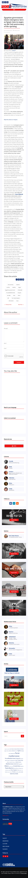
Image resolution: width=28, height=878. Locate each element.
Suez (17, 300)
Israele (19, 760)
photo (22, 768)
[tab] (14, 446)
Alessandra (12, 648)
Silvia (10, 483)
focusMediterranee (10, 292)
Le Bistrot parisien (13, 627)
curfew (8, 287)
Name (5, 343)
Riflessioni (11, 484)
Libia (10, 762)
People (10, 468)
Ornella (11, 461)
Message (6, 328)
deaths (14, 287)
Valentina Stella (14, 774)
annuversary (10, 284)
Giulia (10, 488)
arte (10, 749)
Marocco (14, 762)
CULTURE (5, 844)
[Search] (22, 736)
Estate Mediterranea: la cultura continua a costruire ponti (12, 387)
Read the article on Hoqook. (11, 119)
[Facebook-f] (3, 856)
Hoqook (13, 50)
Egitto (19, 751)
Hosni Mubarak (19, 194)
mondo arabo (11, 766)
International (12, 479)
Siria (18, 770)
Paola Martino (9, 768)
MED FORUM (6, 846)
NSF (8, 298)
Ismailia (8, 295)
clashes (18, 284)
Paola (10, 466)
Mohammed (12, 636)
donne (16, 750)
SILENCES (5, 849)
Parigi (20, 768)
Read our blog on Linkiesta (12, 673)
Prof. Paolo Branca (14, 535)
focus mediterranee (14, 754)
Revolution (11, 300)
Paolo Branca (16, 768)
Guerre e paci (12, 655)
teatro (20, 770)
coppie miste (6, 750)
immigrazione (12, 760)
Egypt (19, 287)
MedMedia (11, 490)
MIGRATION (16, 764)
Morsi (19, 295)
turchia (17, 772)
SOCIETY (5, 838)
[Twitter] (5, 856)
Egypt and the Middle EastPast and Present (15, 474)
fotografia (18, 758)
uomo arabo (20, 772)
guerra (9, 760)
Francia (22, 758)
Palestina (21, 766)
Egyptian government (10, 290)
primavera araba (7, 770)
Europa (22, 750)
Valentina (11, 478)
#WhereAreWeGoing (14, 462)
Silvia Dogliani (14, 770)
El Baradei (20, 290)
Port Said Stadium (16, 298)
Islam (16, 760)
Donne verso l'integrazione (15, 649)
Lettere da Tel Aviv (13, 633)
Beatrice (11, 631)
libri (12, 762)
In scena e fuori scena (14, 644)
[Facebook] (3, 2)
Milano (7, 766)
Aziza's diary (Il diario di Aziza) (17, 749)
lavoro (8, 762)
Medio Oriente (18, 762)
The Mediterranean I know (15, 537)
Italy (22, 760)
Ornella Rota (16, 766)
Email (5, 348)
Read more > (6, 815)
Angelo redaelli (7, 749)
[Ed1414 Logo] (14, 6)
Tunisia (13, 772)
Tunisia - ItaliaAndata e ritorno (13, 639)
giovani (6, 760)
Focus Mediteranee (12, 753)
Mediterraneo (9, 764)
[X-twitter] (5, 2)
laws (14, 295)
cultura (10, 750)
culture (13, 751)
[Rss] (7, 2)
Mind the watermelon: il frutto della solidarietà (13, 401)
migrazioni (20, 764)
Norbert (11, 471)
